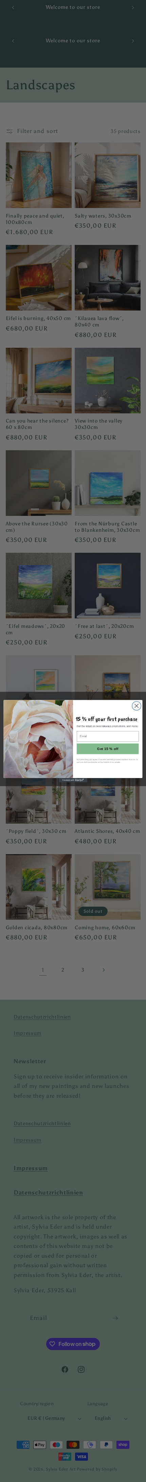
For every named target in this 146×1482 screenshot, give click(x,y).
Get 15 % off (107, 749)
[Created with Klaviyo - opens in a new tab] (73, 780)
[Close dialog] (136, 705)
